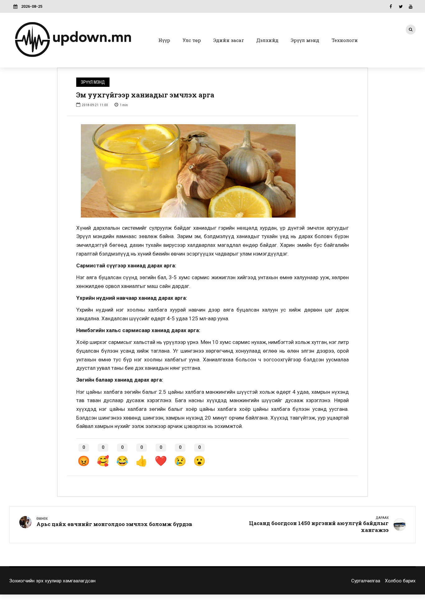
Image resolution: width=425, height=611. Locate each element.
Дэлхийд (267, 40)
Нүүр (164, 40)
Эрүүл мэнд (305, 40)
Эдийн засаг (228, 40)
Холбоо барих (400, 581)
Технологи (345, 40)
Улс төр (192, 40)
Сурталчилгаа (365, 581)
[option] (212, 171)
